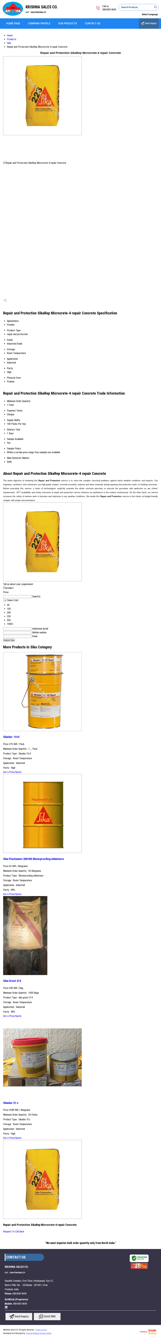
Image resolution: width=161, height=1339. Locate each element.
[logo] (12, 14)
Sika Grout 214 (12, 981)
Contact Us (92, 23)
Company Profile (39, 23)
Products (11, 39)
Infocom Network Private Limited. (39, 1333)
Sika (9, 43)
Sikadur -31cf (11, 737)
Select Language (150, 14)
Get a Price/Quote (12, 772)
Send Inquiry (150, 23)
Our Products (67, 23)
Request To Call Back (13, 1231)
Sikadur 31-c (10, 1103)
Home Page (13, 23)
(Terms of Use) (41, 1330)
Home (10, 35)
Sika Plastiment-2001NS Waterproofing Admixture (33, 859)
